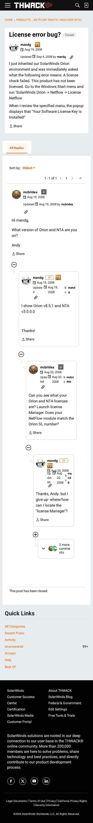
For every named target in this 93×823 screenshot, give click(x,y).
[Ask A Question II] (38, 45)
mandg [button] (26, 44)
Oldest (27, 168)
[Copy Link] (71, 57)
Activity (10, 640)
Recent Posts (14, 633)
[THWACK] (33, 5)
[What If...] (44, 192)
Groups (10, 653)
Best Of (10, 667)
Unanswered (46, 646)
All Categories (15, 626)
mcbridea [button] (30, 192)
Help (8, 660)
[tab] (16, 148)
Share (15, 126)
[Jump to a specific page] (80, 178)
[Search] (77, 5)
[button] (14, 47)
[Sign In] (86, 5)
